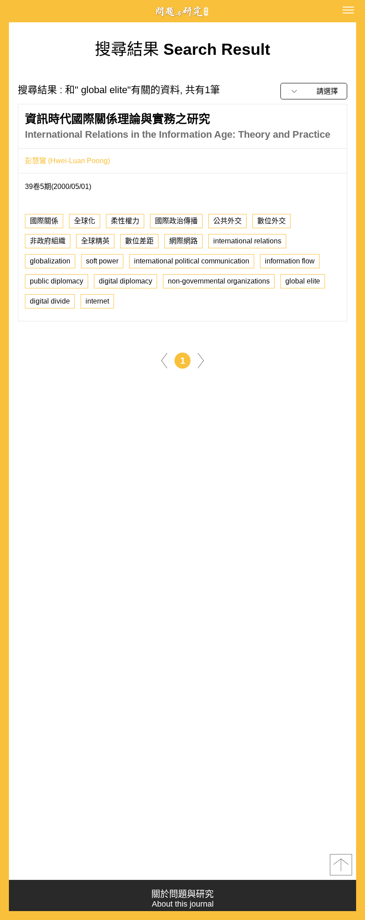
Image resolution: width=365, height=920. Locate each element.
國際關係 (44, 221)
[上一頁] (164, 360)
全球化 (84, 221)
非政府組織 (47, 241)
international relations (247, 241)
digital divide (50, 301)
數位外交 (271, 221)
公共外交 (227, 221)
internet (97, 301)
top (341, 864)
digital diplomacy (125, 281)
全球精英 (95, 241)
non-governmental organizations (219, 281)
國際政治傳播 (176, 221)
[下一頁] (201, 360)
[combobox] (314, 91)
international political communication (191, 261)
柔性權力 (125, 221)
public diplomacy (56, 281)
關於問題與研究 (182, 898)
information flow (290, 261)
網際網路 (183, 241)
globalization (50, 261)
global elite (302, 281)
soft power (102, 261)
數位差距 (139, 241)
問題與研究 (182, 11)
